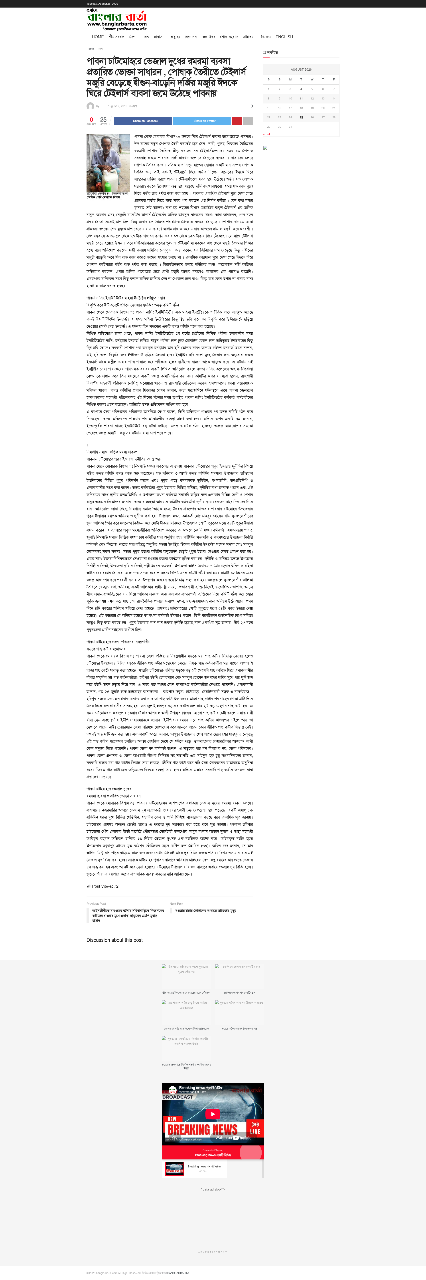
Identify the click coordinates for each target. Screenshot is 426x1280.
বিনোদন (191, 37)
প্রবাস (158, 37)
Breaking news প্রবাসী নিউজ (213, 1155)
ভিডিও (266, 37)
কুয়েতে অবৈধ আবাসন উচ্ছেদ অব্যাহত (239, 1028)
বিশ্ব (146, 37)
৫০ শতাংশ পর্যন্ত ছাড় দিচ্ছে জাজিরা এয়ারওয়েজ (186, 1028)
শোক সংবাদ (229, 37)
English (284, 37)
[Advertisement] (213, 1219)
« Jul (266, 134)
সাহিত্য (248, 37)
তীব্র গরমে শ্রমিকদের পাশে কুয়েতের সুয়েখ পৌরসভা (186, 992)
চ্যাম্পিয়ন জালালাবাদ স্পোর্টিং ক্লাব (239, 992)
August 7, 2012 (117, 106)
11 (301, 98)
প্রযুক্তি (175, 37)
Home (98, 37)
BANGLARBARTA (178, 1273)
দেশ (132, 37)
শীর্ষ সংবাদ (116, 37)
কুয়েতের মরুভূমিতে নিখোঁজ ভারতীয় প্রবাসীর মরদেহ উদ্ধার (186, 1066)
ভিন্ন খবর (208, 37)
